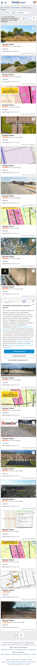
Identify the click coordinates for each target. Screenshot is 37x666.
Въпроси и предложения (18, 661)
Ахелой (34, 654)
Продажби (24, 659)
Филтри (7, 12)
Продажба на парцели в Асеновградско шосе (14, 649)
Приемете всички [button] (19, 351)
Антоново (14, 654)
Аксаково (8, 654)
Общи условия (31, 661)
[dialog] (18, 333)
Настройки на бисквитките (16, 345)
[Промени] (27, 12)
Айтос (2, 654)
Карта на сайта (6, 661)
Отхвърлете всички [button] (19, 356)
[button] (18, 360)
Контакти (27, 664)
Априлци (20, 654)
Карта (27, 18)
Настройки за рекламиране (25, 341)
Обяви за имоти (15, 659)
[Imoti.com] (1, 7)
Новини (7, 659)
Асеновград (27, 654)
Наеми (30, 659)
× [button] (33, 304)
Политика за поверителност (15, 664)
